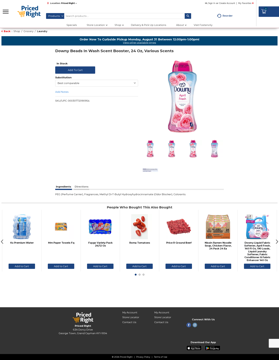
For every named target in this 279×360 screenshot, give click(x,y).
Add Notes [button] (62, 91)
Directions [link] (81, 186)
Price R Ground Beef (179, 242)
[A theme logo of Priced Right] (29, 11)
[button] (69, 3)
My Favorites (244, 3)
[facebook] (188, 325)
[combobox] (55, 16)
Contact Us (129, 322)
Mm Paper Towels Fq (61, 242)
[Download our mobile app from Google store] (212, 347)
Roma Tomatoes (139, 242)
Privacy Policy (143, 357)
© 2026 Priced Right (122, 357)
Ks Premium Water (22, 242)
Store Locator (130, 317)
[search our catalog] (188, 16)
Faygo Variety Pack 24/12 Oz (100, 244)
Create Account (227, 3)
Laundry (42, 31)
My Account (129, 312)
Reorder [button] (228, 15)
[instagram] (195, 325)
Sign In (211, 3)
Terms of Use (160, 357)
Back (6, 31)
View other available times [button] (139, 42)
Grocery (28, 31)
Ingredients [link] (63, 186)
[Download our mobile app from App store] (194, 347)
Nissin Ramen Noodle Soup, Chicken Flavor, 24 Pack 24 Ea (218, 245)
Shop (17, 31)
